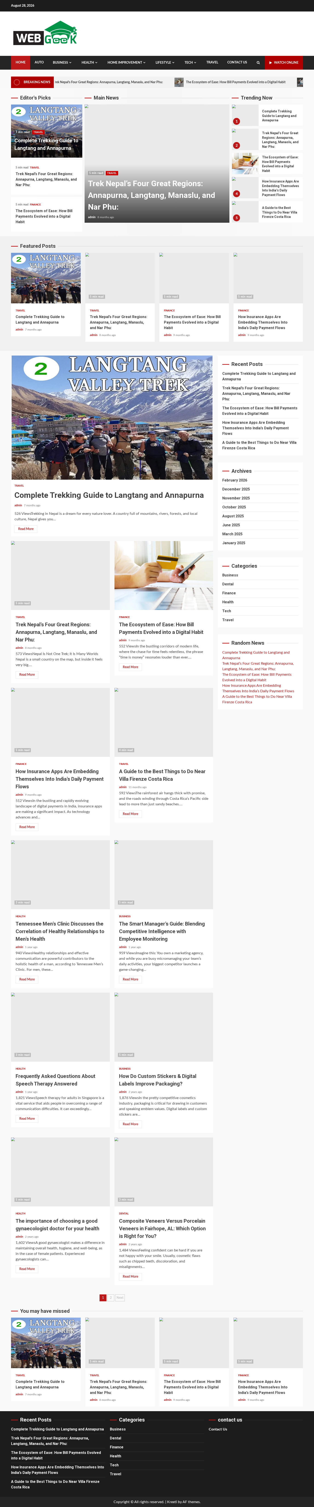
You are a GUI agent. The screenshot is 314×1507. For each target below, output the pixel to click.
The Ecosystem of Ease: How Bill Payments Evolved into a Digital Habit (196, 82)
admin (92, 217)
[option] (157, 165)
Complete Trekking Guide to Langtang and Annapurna (245, 115)
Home (21, 62)
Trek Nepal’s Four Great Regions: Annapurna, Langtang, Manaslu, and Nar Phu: (69, 82)
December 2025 (236, 489)
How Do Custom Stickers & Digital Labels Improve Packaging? (163, 1027)
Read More (26, 529)
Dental (124, 1213)
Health (88, 62)
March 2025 (232, 534)
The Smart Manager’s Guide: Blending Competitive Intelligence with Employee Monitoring (163, 874)
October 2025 (234, 507)
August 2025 (233, 516)
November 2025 (236, 498)
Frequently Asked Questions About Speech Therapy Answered (60, 1027)
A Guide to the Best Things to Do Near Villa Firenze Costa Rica (245, 211)
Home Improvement (125, 62)
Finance (35, 204)
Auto (39, 62)
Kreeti (172, 1502)
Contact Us (237, 62)
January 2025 (233, 543)
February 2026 (234, 480)
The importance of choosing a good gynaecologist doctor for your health (60, 1171)
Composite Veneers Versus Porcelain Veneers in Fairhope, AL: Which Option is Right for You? (163, 1171)
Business (60, 62)
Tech (189, 62)
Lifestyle (163, 62)
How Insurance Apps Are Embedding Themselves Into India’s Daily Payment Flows (245, 187)
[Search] (258, 62)
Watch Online (286, 62)
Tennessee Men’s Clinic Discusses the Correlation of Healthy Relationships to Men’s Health (60, 874)
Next (120, 1297)
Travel (212, 62)
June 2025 (231, 525)
